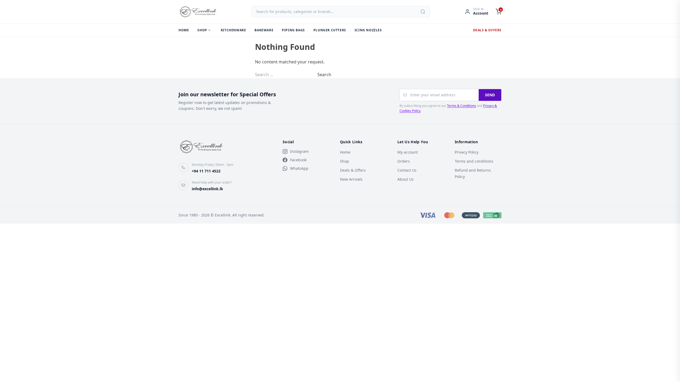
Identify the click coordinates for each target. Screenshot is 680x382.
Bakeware (263, 30)
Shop (202, 30)
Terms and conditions (474, 161)
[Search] (423, 11)
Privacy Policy (466, 152)
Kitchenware (233, 30)
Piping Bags (293, 30)
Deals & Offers (487, 30)
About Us (405, 179)
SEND (490, 94)
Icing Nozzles (368, 30)
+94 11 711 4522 (206, 170)
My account (407, 152)
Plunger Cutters (329, 30)
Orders (403, 161)
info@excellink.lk (207, 188)
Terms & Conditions (461, 105)
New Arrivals (351, 179)
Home (183, 30)
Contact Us (406, 170)
